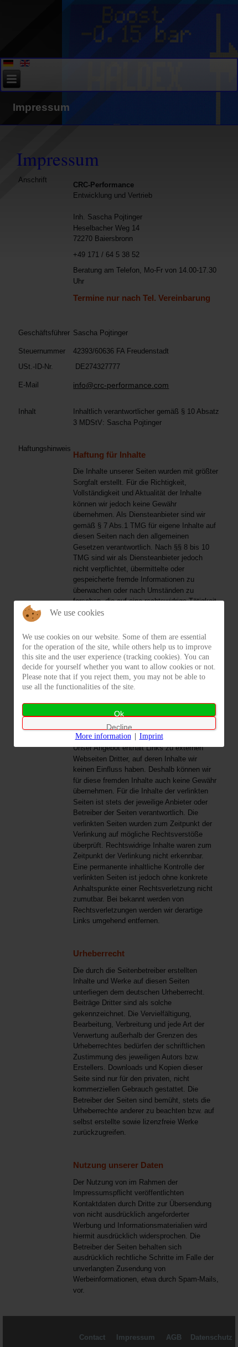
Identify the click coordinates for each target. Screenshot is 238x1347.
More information (103, 736)
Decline (119, 726)
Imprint (151, 736)
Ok (119, 712)
